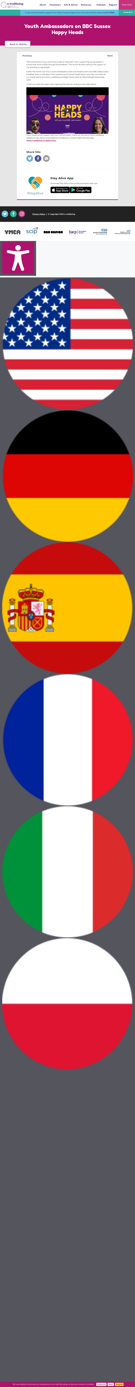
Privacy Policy (38, 214)
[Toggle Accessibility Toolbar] (18, 258)
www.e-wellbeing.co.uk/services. (41, 141)
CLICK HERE (108, 13)
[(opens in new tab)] (12, 234)
